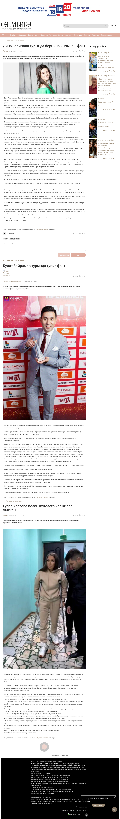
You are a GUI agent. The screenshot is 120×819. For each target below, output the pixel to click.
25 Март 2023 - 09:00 (15, 51)
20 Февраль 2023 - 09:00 (30, 281)
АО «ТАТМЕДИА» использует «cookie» (43, 799)
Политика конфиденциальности (41, 803)
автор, (5, 515)
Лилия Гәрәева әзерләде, (12, 281)
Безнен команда (106, 35)
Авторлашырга (64, 255)
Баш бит (13, 35)
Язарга (78, 255)
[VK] (112, 26)
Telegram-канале (42, 229)
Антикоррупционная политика (41, 797)
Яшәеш (30, 35)
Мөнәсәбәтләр (58, 35)
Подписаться (98, 805)
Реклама (87, 35)
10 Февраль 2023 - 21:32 (16, 515)
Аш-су (37, 35)
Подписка (95, 35)
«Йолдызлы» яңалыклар (14, 41)
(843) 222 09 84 (83, 810)
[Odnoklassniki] (115, 26)
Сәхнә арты (78, 35)
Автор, (5, 51)
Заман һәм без (46, 35)
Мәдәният (68, 35)
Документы (56, 755)
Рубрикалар (22, 35)
